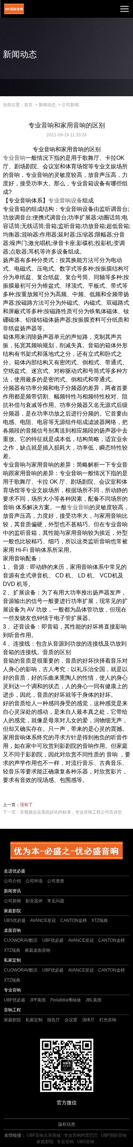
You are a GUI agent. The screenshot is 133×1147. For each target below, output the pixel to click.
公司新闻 (70, 104)
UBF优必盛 (52, 940)
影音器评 (34, 900)
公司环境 (34, 881)
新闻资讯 (12, 890)
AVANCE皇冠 (43, 920)
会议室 (71, 1019)
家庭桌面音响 (37, 950)
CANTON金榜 (73, 920)
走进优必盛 (14, 871)
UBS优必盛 (15, 920)
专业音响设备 (65, 200)
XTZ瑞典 (100, 920)
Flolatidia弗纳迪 (65, 999)
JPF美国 (38, 999)
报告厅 (53, 1019)
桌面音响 (12, 930)
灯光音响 (107, 1019)
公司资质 (55, 881)
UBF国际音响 (114, 1135)
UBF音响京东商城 (44, 1135)
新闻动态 (47, 104)
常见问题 (55, 900)
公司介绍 (12, 881)
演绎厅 (88, 1019)
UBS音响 (85, 1141)
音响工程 (12, 1009)
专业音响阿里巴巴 (81, 1135)
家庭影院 (12, 910)
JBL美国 (93, 999)
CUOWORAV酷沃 (21, 940)
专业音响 (14, 158)
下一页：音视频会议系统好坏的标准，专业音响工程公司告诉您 (62, 812)
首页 (28, 104)
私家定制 (12, 960)
